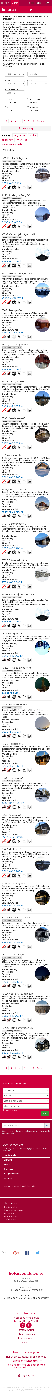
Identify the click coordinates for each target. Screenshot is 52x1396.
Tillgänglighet (9, 150)
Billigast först (7, 140)
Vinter (15, 3)
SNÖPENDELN (10, 1219)
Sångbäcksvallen (11, 1174)
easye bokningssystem (35, 1391)
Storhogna (8, 1169)
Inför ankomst (10, 1216)
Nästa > (40, 121)
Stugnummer (20, 135)
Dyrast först (22, 140)
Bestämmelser (10, 1207)
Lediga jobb (26, 1342)
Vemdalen (8, 1178)
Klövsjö (7, 1164)
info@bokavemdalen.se (26, 1317)
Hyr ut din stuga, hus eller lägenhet (26, 1356)
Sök (45, 1113)
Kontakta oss (10, 1213)
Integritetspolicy (26, 1334)
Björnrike (8, 1160)
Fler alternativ (10, 1110)
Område (32, 135)
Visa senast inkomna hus (12, 144)
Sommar (5, 3)
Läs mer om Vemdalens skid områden (19, 1186)
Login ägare (27, 1375)
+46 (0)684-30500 (28, 1321)
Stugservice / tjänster (13, 1210)
